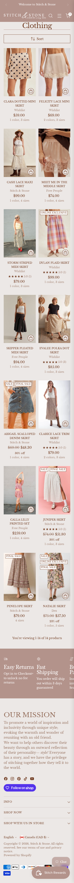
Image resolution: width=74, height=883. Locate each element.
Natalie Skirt (54, 606)
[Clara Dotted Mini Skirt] (20, 72)
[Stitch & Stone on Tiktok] (25, 779)
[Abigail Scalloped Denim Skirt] (20, 404)
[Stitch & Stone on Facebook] (6, 779)
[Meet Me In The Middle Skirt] (54, 153)
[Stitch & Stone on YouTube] (32, 779)
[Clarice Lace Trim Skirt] (54, 404)
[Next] (67, 4)
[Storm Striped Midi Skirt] (20, 233)
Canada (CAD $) (35, 837)
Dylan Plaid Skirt (54, 263)
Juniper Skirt (54, 519)
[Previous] (6, 4)
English (9, 837)
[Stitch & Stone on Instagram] (12, 779)
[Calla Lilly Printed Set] (20, 490)
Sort (40, 39)
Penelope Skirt (19, 606)
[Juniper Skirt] (54, 490)
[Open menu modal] (59, 16)
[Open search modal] (50, 16)
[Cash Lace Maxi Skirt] (20, 153)
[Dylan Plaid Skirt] (54, 233)
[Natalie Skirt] (54, 577)
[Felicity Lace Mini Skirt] (54, 72)
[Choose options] (31, 91)
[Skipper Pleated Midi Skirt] (20, 319)
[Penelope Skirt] (20, 577)
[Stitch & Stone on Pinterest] (19, 779)
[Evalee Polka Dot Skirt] (54, 319)
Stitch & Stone (40, 843)
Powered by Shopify (17, 855)
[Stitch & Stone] (25, 15)
